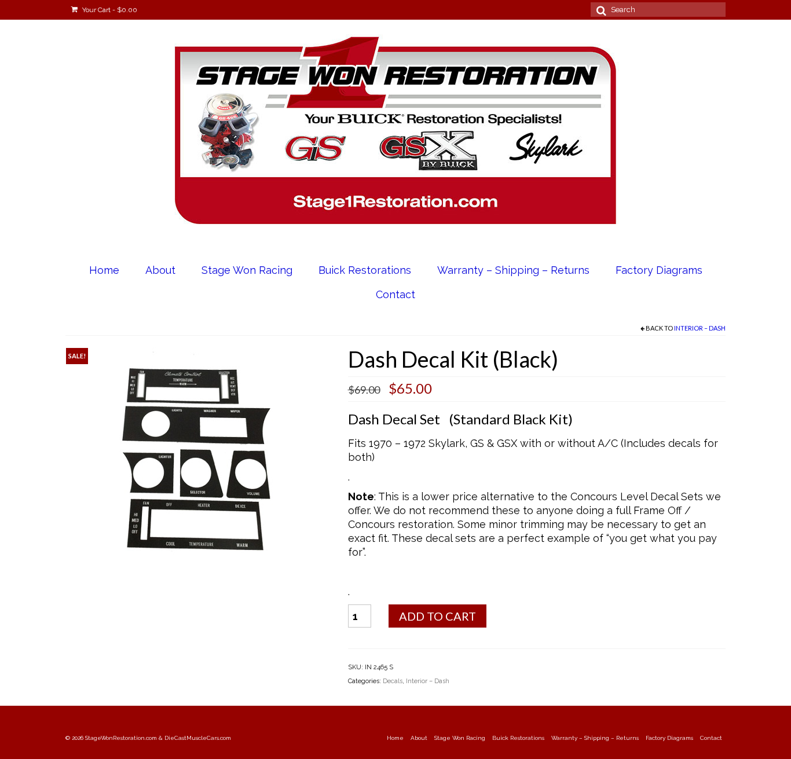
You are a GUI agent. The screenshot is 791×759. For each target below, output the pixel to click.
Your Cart (108, 10)
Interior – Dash (700, 328)
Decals (392, 681)
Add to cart (437, 616)
